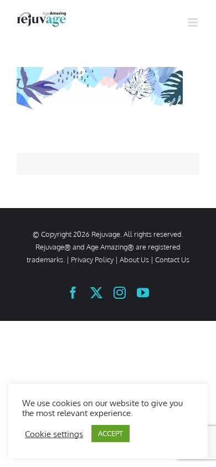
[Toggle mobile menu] (193, 22)
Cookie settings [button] (54, 434)
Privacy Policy (92, 259)
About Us (134, 259)
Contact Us (172, 259)
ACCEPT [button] (110, 433)
